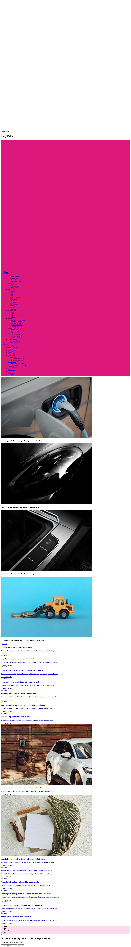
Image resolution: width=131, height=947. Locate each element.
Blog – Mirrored (16, 297)
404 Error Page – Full (17, 358)
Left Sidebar (14, 285)
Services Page (12, 354)
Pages (6, 344)
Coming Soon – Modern (18, 363)
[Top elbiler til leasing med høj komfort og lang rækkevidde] (65, 607)
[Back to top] (65, 130)
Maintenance (11, 366)
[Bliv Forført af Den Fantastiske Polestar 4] (4, 913)
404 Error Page (12, 357)
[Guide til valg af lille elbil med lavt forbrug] (4, 644)
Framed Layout (15, 280)
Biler (5, 926)
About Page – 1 (12, 346)
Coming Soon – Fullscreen (18, 365)
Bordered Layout (16, 281)
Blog (12, 296)
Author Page (11, 333)
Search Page (11, 328)
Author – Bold (15, 334)
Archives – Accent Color (18, 320)
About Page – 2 (12, 347)
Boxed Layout (15, 278)
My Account (11, 374)
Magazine (14, 299)
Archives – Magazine (17, 326)
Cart (9, 371)
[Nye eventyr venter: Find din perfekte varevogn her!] (4, 678)
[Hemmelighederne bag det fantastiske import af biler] (4, 878)
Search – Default (16, 331)
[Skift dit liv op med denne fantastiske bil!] (4, 713)
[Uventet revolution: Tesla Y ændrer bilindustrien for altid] (46, 784)
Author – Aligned (16, 336)
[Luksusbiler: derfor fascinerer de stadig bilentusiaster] (65, 474)
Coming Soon (12, 362)
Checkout (10, 373)
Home (6, 272)
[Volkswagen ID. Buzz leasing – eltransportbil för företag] (65, 407)
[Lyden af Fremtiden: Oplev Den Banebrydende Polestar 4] (4, 667)
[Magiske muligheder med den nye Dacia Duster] (4, 655)
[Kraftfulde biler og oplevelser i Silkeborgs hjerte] (4, 690)
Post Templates (12, 310)
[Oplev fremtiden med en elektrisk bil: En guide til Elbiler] (4, 901)
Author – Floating (16, 338)
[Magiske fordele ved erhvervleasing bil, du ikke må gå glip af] (46, 855)
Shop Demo (11, 370)
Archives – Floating (17, 325)
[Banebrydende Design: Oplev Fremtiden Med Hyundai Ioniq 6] (4, 701)
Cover (13, 294)
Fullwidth (14, 307)
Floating (13, 302)
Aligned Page (12, 352)
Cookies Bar (14, 342)
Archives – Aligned (16, 321)
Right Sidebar (15, 288)
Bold (12, 315)
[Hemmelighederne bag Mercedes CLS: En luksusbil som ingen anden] (4, 890)
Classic (13, 305)
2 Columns (14, 304)
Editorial (13, 301)
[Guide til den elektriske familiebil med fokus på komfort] (65, 540)
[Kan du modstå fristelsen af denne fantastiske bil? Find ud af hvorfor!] (4, 867)
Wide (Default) (15, 276)
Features (6, 273)
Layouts (10, 275)
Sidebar (10, 283)
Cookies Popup (15, 341)
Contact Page (11, 355)
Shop (5, 368)
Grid (12, 312)
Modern (13, 291)
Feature (13, 293)
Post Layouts (11, 289)
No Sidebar (14, 286)
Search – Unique (16, 329)
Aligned (13, 309)
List (12, 313)
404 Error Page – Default (18, 360)
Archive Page (12, 318)
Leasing (6, 930)
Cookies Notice (12, 339)
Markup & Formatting (14, 349)
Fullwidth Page (12, 350)
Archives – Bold (16, 323)
